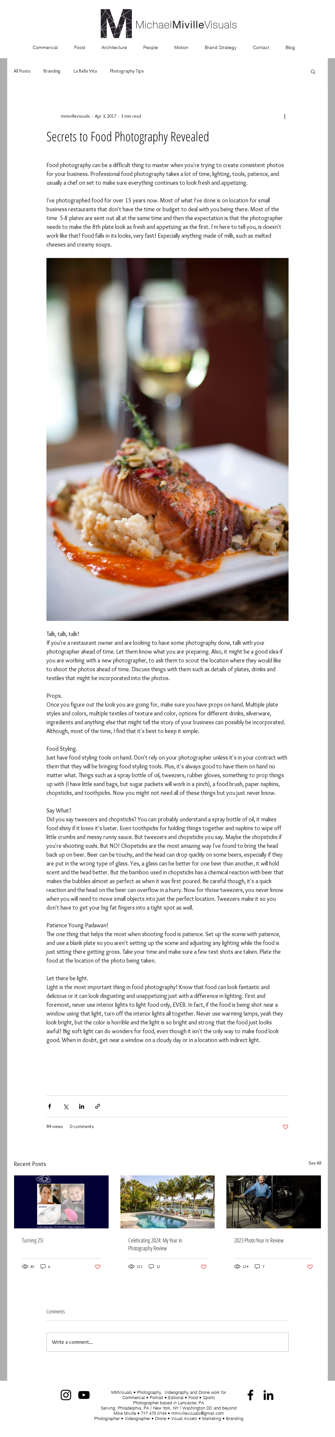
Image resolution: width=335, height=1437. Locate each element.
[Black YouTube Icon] (84, 1395)
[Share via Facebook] (49, 1106)
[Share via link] (98, 1106)
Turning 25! (33, 1240)
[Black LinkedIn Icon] (268, 1395)
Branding (52, 71)
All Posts (22, 71)
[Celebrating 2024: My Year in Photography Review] (167, 1201)
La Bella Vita (85, 71)
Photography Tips (127, 71)
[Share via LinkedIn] (82, 1106)
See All (315, 1163)
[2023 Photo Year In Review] (273, 1201)
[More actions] (285, 116)
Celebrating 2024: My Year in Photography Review (155, 1244)
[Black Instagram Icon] (66, 1395)
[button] (313, 71)
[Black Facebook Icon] (250, 1395)
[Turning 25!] (61, 1201)
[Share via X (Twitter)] (65, 1106)
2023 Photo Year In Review (259, 1240)
